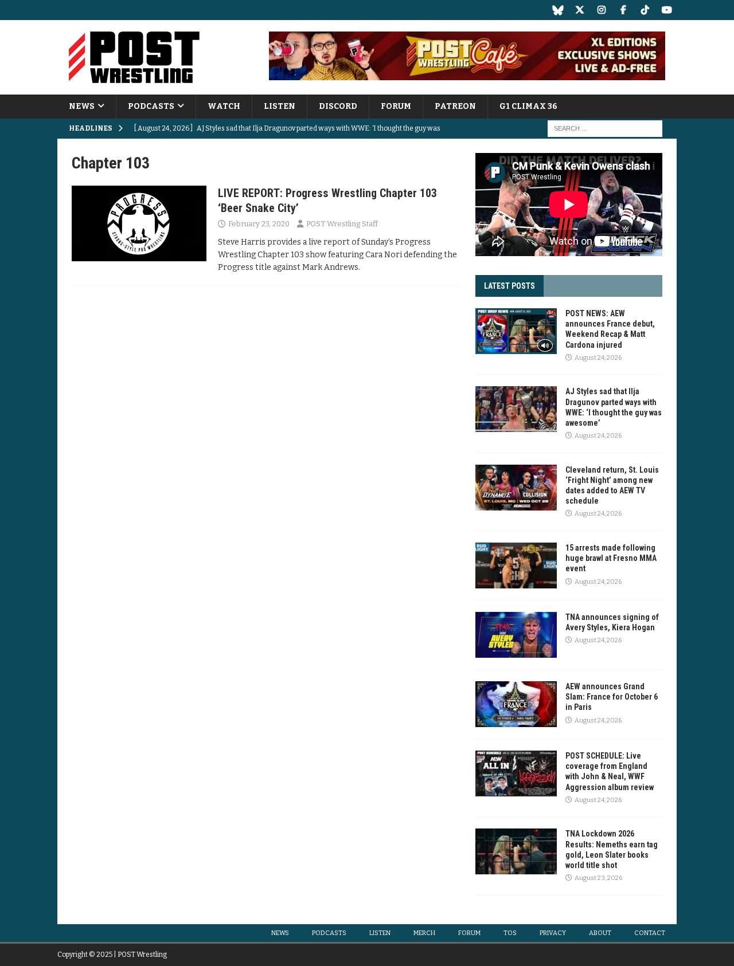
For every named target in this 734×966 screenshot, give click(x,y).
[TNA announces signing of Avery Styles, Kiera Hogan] (516, 635)
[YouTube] (667, 10)
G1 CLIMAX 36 (528, 106)
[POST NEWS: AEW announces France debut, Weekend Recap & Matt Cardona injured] (516, 331)
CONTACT (649, 933)
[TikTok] (645, 10)
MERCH (424, 933)
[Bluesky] (558, 10)
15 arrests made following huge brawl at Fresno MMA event (611, 558)
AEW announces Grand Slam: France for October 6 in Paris (611, 697)
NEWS (82, 106)
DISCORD (338, 106)
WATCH (224, 106)
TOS (510, 933)
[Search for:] (605, 128)
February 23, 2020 (259, 223)
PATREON (455, 106)
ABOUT (600, 933)
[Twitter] (579, 10)
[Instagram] (601, 10)
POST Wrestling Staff (342, 223)
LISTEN (279, 106)
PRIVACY (553, 933)
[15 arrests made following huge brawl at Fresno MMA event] (516, 565)
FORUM (396, 106)
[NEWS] (139, 223)
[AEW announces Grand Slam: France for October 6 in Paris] (516, 704)
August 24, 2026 (598, 358)
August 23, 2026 (598, 878)
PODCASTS (151, 106)
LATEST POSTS (509, 285)
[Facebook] (623, 10)
